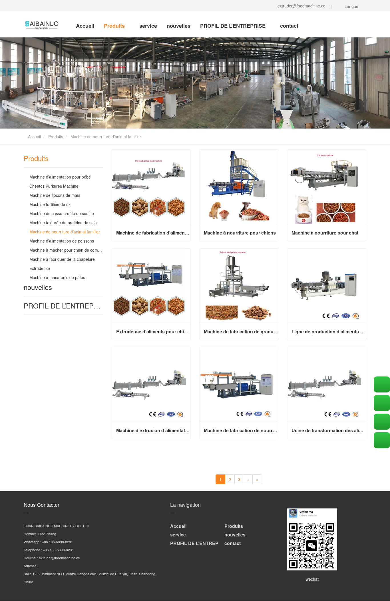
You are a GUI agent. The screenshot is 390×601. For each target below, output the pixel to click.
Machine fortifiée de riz (50, 204)
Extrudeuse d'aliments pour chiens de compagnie (153, 331)
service (148, 25)
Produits (115, 25)
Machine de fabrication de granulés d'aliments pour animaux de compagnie (241, 331)
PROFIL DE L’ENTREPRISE (233, 25)
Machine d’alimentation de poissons (61, 241)
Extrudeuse (39, 268)
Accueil (85, 25)
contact (289, 25)
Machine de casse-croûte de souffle (61, 213)
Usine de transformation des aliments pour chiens (329, 430)
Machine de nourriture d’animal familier (64, 232)
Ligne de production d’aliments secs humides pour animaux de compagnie (329, 331)
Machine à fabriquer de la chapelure (62, 259)
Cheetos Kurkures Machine (54, 186)
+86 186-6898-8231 (57, 541)
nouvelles (178, 25)
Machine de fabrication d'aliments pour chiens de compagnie (153, 233)
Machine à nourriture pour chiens (240, 233)
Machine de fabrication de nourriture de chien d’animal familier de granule (241, 430)
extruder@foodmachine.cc (300, 6)
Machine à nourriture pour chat (325, 233)
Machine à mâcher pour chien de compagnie (69, 250)
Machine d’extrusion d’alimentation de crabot (153, 430)
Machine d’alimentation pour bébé (60, 177)
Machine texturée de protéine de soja (63, 222)
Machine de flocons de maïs (54, 195)
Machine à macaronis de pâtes (57, 277)
